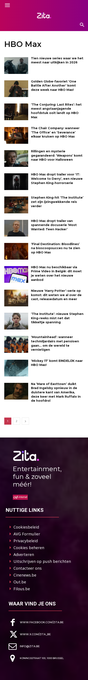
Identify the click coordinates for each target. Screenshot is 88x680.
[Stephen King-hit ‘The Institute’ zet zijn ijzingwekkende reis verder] (16, 204)
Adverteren (23, 554)
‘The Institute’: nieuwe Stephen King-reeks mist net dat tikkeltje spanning (57, 318)
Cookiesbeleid (26, 527)
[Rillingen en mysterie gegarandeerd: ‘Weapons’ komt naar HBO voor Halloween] (16, 158)
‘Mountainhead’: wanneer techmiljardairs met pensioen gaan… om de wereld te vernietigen (55, 343)
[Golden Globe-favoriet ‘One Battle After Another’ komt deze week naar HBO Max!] (16, 88)
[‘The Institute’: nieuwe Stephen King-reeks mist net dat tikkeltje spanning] (16, 321)
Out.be (19, 581)
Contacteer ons (27, 568)
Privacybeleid (25, 540)
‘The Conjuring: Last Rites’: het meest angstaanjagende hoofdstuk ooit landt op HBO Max (56, 111)
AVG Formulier (26, 533)
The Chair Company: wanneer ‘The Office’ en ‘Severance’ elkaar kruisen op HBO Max (55, 132)
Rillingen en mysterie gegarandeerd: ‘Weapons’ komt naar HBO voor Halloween (56, 155)
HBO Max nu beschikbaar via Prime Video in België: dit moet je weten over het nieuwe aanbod (56, 273)
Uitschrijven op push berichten (42, 561)
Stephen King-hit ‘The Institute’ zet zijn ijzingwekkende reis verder (57, 202)
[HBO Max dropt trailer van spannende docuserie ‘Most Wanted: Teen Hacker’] (16, 228)
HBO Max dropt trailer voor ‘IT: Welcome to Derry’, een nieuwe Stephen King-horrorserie (57, 178)
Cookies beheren (28, 547)
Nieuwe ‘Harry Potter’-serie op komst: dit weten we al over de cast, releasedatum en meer (56, 295)
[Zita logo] (44, 15)
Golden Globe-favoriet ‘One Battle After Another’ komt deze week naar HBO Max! (53, 85)
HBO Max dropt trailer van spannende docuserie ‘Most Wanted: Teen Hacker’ (54, 225)
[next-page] (25, 421)
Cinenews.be (24, 575)
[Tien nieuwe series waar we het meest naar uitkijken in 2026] (16, 65)
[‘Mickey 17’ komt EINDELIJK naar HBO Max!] (16, 368)
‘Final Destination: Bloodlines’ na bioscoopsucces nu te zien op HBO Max (55, 248)
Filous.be (21, 588)
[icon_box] (36, 622)
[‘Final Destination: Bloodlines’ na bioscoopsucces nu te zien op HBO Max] (16, 251)
